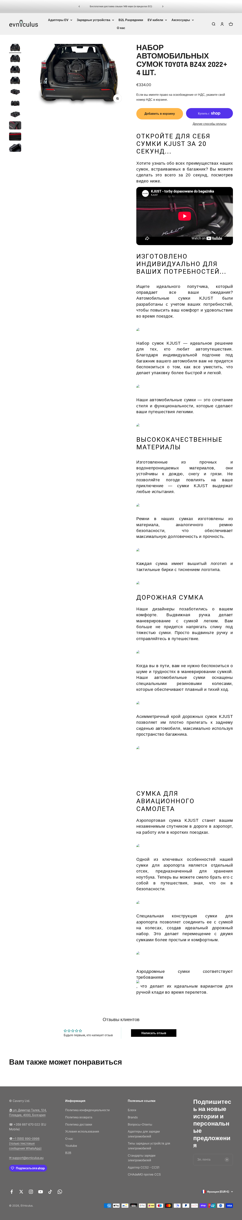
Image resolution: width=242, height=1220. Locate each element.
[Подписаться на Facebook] (11, 1191)
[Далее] (163, 6)
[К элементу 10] (15, 148)
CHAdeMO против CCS (144, 1174)
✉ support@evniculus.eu (26, 1158)
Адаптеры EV (58, 20)
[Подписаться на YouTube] (40, 1191)
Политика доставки (78, 1124)
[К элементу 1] (15, 48)
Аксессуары (180, 20)
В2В (68, 1153)
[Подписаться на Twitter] (21, 1191)
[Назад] (79, 6)
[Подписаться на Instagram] (30, 1191)
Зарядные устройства (93, 20)
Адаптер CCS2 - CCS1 (143, 1167)
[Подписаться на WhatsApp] (59, 1191)
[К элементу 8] (15, 126)
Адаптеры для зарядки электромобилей (144, 1134)
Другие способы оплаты (209, 124)
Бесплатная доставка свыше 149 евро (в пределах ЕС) (121, 6)
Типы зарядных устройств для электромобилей (149, 1145)
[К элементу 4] (15, 81)
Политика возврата (78, 1117)
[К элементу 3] (15, 70)
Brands (133, 1117)
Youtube (71, 1146)
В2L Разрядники (131, 20)
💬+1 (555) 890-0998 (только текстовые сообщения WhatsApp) (25, 1143)
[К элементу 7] (15, 114)
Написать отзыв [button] (153, 1033)
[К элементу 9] (15, 137)
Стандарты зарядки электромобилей (141, 1158)
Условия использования (82, 1131)
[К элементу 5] (15, 92)
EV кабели (155, 20)
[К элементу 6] (15, 103)
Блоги (132, 1110)
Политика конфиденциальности (87, 1110)
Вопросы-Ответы (140, 1124)
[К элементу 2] (15, 59)
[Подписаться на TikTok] (50, 1191)
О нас (121, 28)
